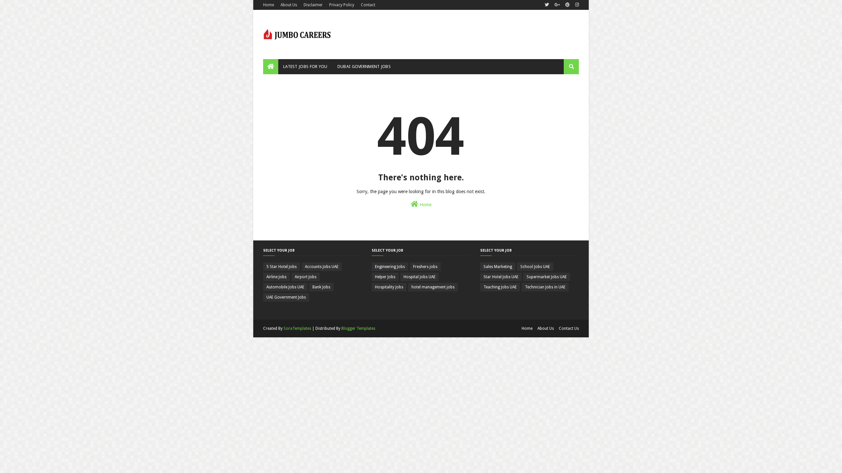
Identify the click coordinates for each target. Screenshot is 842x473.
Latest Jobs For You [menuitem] (305, 66)
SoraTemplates (297, 328)
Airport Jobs (305, 277)
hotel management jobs (433, 287)
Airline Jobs (276, 277)
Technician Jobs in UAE (545, 287)
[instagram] (576, 5)
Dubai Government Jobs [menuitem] (364, 66)
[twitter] (547, 5)
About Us (289, 5)
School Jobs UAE (535, 266)
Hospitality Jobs (389, 287)
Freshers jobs (425, 266)
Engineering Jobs (390, 266)
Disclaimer (313, 5)
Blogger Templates (358, 328)
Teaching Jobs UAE (500, 287)
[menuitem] (270, 66)
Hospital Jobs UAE (419, 277)
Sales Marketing (497, 266)
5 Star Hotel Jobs (281, 266)
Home (268, 5)
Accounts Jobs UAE (321, 266)
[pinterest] (567, 5)
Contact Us (569, 328)
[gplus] (557, 5)
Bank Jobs (321, 287)
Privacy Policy (341, 5)
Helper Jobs (385, 277)
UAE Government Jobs (286, 297)
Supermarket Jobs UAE (547, 277)
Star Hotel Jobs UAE (500, 277)
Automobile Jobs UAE (285, 287)
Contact (368, 5)
